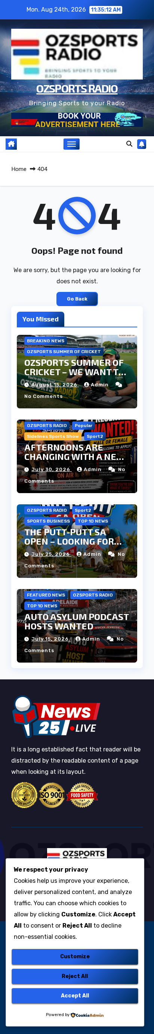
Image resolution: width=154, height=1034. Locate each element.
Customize (75, 956)
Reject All (75, 976)
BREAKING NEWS (45, 340)
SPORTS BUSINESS (48, 521)
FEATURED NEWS (46, 595)
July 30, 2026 (51, 469)
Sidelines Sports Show (53, 436)
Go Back (77, 299)
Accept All (75, 996)
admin (100, 384)
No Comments (43, 396)
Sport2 (95, 436)
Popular (83, 425)
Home (19, 169)
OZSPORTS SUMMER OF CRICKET (64, 351)
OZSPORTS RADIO (76, 88)
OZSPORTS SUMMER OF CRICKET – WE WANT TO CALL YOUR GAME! (74, 371)
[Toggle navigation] (72, 144)
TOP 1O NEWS (93, 521)
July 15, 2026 (50, 639)
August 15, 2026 (55, 384)
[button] (129, 143)
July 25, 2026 (51, 554)
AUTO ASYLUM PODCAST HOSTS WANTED (76, 621)
